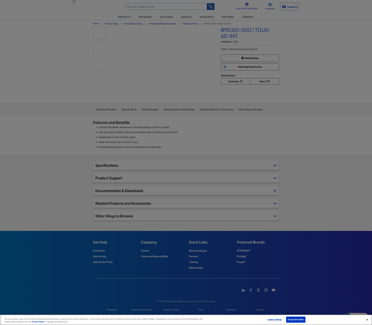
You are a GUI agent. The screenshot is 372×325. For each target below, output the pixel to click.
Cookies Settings (274, 319)
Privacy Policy (38, 321)
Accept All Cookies (296, 319)
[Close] (367, 319)
